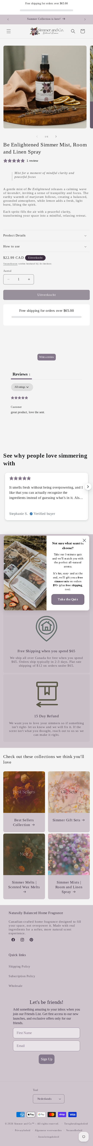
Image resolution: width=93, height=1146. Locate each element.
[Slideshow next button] (88, 486)
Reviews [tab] (21, 374)
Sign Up (46, 1059)
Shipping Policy (19, 966)
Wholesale (15, 986)
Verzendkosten (10, 263)
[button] (8, 31)
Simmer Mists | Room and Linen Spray (68, 887)
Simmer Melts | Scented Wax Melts (24, 884)
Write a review (46, 357)
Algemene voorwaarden (48, 1130)
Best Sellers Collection (23, 822)
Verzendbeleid (74, 1130)
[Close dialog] (84, 540)
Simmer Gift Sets (66, 820)
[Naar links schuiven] (37, 136)
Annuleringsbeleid (48, 1136)
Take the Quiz (68, 599)
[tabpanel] (46, 411)
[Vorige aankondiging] (8, 19)
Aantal (7, 270)
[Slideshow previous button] (5, 486)
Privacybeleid (22, 1130)
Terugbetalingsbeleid (76, 1123)
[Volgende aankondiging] (85, 19)
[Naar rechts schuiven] (56, 136)
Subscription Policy (22, 976)
